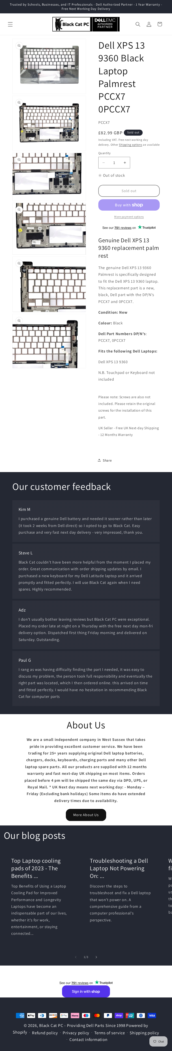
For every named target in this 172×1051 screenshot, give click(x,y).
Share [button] (107, 460)
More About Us (86, 814)
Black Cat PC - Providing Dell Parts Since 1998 (82, 1025)
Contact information (88, 1039)
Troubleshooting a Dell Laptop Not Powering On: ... (119, 868)
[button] (10, 24)
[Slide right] (96, 957)
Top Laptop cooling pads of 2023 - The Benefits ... (36, 868)
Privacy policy (76, 1032)
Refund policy (45, 1032)
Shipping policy (144, 1032)
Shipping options (130, 145)
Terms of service (109, 1032)
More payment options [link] (129, 217)
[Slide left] (76, 957)
